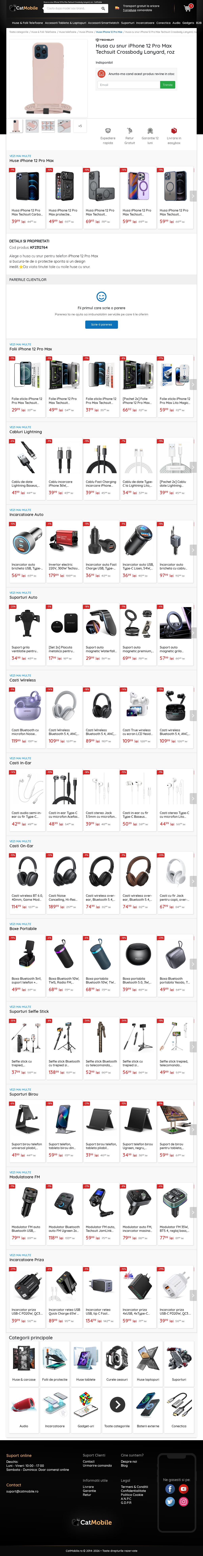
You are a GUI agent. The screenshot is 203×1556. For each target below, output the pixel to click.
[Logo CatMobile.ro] (23, 7)
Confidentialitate (133, 1491)
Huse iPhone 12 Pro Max (109, 31)
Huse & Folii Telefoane (43, 31)
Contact (89, 1461)
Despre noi (129, 1461)
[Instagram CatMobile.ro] (183, 1501)
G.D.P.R (126, 1503)
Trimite (168, 85)
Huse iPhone (86, 31)
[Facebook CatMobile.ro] (172, 1489)
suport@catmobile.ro (22, 1491)
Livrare (88, 1487)
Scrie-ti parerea (101, 324)
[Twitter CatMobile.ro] (172, 1501)
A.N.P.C (126, 1499)
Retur (87, 1495)
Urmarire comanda (97, 1465)
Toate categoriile (18, 31)
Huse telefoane (67, 31)
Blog (124, 1465)
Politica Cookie (132, 1495)
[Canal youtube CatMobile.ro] (183, 1489)
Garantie (89, 1491)
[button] (194, 196)
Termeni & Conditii (134, 1487)
